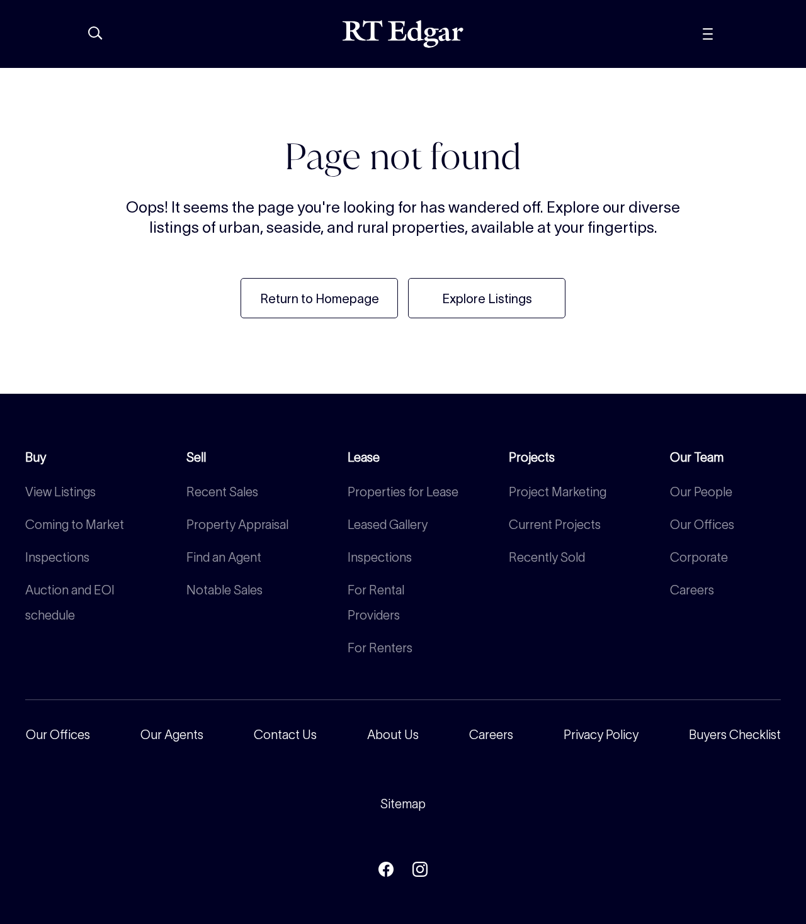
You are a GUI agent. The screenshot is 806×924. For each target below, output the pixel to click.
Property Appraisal (237, 525)
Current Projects (555, 525)
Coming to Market (74, 525)
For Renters (380, 648)
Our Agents (171, 735)
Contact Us (285, 735)
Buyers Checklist (735, 735)
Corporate (699, 557)
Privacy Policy (601, 735)
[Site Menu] (736, 34)
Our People (701, 492)
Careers (692, 590)
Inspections (57, 557)
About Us (393, 735)
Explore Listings (487, 299)
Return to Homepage (319, 299)
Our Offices (702, 525)
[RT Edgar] (403, 34)
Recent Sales (222, 492)
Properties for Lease (403, 492)
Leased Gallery (388, 525)
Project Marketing (557, 492)
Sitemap (403, 804)
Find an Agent (223, 557)
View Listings (60, 492)
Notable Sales (224, 590)
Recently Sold (547, 557)
